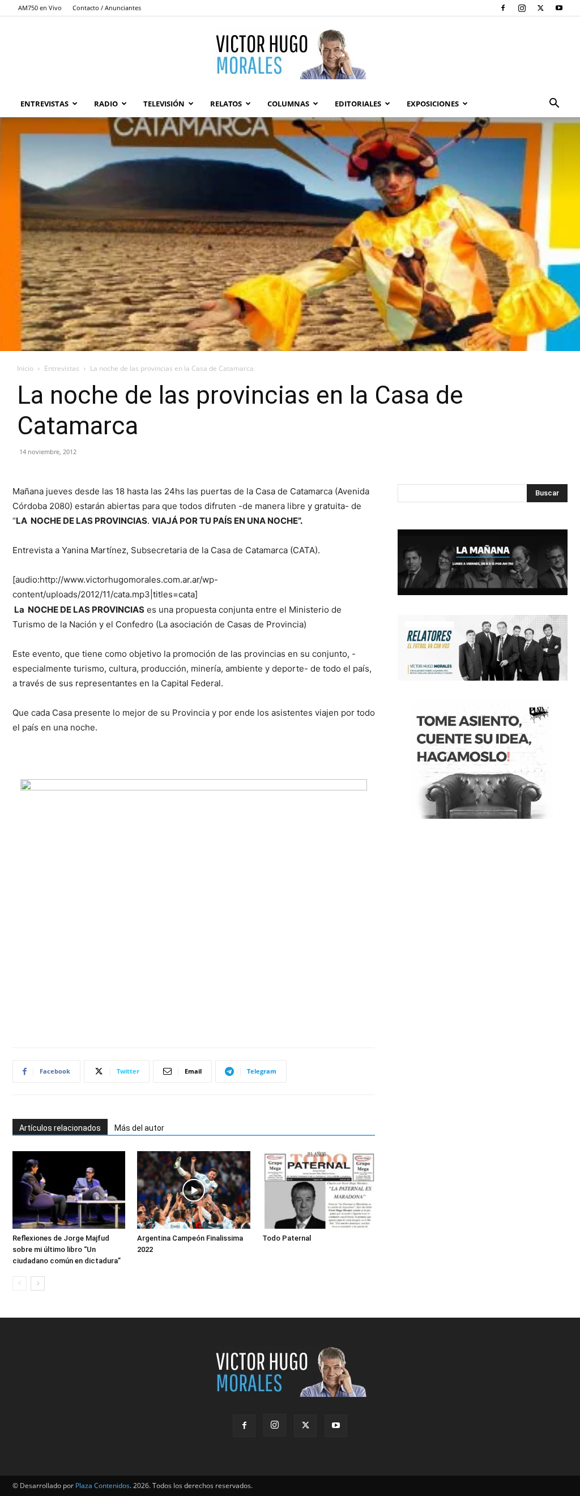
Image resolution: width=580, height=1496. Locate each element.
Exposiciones (433, 104)
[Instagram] (521, 8)
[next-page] (38, 1283)
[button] (554, 104)
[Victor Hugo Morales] (290, 53)
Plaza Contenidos (102, 1485)
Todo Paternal (286, 1238)
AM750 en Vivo (40, 7)
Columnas (288, 104)
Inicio (25, 368)
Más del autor (139, 1127)
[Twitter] (540, 8)
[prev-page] (19, 1283)
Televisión (164, 104)
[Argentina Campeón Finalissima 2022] (193, 1190)
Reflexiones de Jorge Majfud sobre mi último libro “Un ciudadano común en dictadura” (66, 1249)
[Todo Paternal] (318, 1190)
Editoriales (358, 104)
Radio (106, 104)
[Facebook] (502, 8)
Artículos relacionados (60, 1127)
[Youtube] (559, 8)
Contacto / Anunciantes (106, 7)
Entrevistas (44, 104)
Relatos (226, 104)
